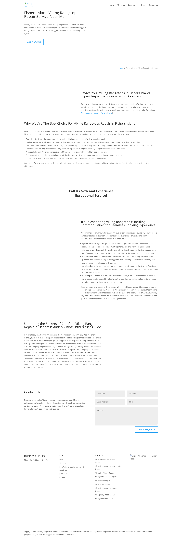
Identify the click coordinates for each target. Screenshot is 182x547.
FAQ (61, 459)
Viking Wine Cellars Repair (106, 476)
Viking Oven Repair (102, 484)
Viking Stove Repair (103, 480)
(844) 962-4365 (65, 474)
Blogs (143, 5)
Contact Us (153, 5)
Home (111, 5)
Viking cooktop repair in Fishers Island (96, 113)
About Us (121, 5)
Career (62, 477)
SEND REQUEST (146, 429)
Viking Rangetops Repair (105, 495)
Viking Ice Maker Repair (104, 473)
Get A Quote (34, 41)
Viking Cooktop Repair (104, 498)
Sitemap (62, 463)
